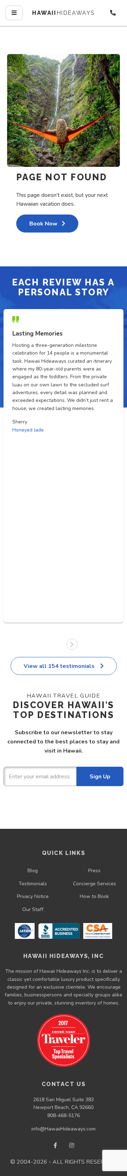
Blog (33, 870)
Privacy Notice (33, 896)
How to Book (94, 896)
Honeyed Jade (28, 430)
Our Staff (32, 909)
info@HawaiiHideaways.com (63, 1129)
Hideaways (63, 13)
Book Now (43, 224)
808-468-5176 (63, 1115)
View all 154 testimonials (60, 666)
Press (94, 870)
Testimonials (33, 883)
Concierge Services (94, 883)
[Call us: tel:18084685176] (112, 13)
